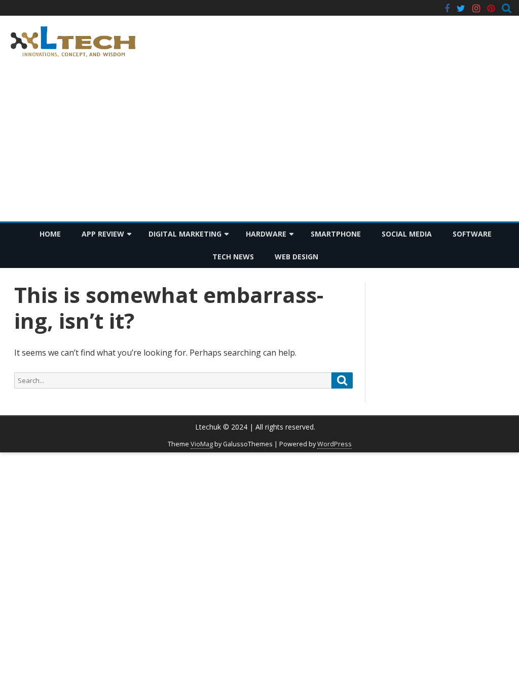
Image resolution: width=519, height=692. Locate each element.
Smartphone (336, 234)
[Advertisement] (259, 145)
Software (472, 234)
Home (50, 234)
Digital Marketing (185, 234)
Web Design (296, 256)
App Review (103, 234)
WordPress (334, 444)
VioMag (202, 444)
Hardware (266, 234)
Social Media (407, 234)
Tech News (233, 256)
